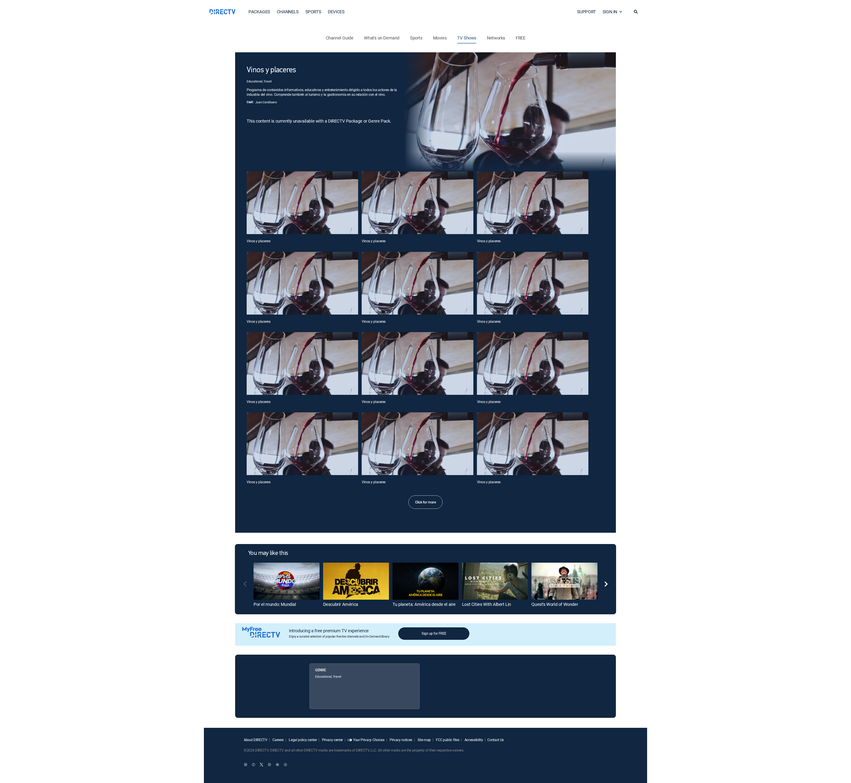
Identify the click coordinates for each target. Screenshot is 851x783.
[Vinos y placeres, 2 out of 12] (417, 202)
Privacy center (332, 739)
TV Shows (466, 38)
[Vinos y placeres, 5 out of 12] (417, 283)
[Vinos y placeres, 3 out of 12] (532, 202)
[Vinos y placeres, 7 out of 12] (302, 363)
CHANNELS (288, 12)
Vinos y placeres (258, 241)
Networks (496, 38)
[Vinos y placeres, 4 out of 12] (302, 283)
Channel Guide (339, 38)
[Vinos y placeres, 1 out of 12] (302, 202)
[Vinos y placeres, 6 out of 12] (532, 283)
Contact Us (495, 739)
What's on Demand (381, 38)
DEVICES (336, 12)
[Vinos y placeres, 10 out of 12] (302, 443)
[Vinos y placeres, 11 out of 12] (417, 443)
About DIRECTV (255, 739)
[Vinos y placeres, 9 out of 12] (532, 363)
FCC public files (447, 739)
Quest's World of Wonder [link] (554, 604)
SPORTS (313, 12)
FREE (520, 38)
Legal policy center (302, 739)
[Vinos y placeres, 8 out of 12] (417, 363)
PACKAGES (259, 12)
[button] (636, 11)
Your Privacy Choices (369, 739)
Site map (424, 739)
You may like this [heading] (268, 553)
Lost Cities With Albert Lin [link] (486, 604)
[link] (287, 581)
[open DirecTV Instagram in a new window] (269, 764)
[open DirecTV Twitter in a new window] (261, 764)
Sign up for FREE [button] (434, 633)
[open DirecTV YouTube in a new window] (277, 764)
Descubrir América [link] (340, 604)
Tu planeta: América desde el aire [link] (424, 604)
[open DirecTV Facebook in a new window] (253, 764)
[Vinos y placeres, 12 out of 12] (532, 443)
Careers (278, 739)
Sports (416, 38)
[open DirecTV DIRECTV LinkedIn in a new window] (245, 764)
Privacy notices (400, 739)
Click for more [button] (425, 502)
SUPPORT (586, 12)
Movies (440, 38)
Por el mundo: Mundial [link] (275, 604)
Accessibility (473, 739)
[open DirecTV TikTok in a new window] (285, 764)
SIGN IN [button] (610, 12)
